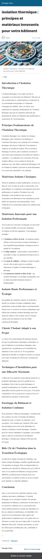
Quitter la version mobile (21, 556)
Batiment (14, 541)
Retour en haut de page (32, 549)
